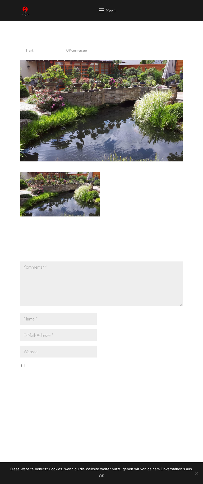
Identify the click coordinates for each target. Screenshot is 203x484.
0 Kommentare (76, 50)
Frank (30, 50)
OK (101, 476)
